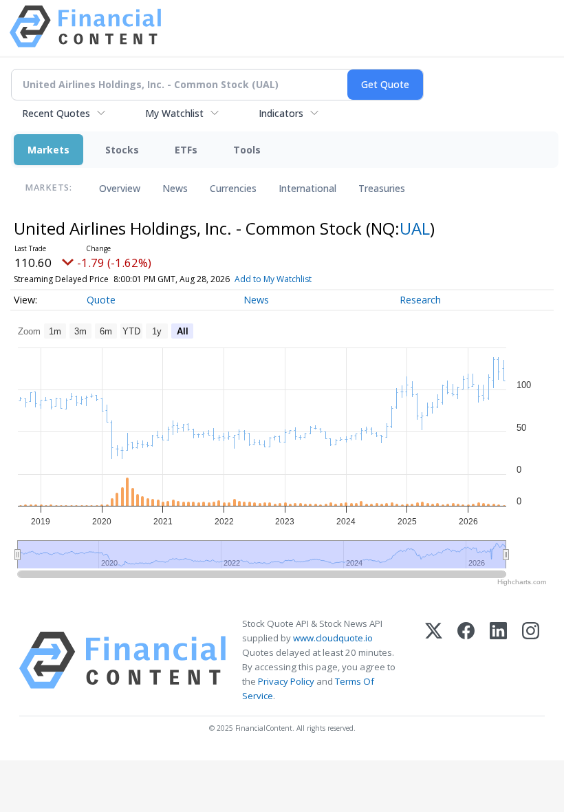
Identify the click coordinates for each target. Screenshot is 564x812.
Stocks (122, 149)
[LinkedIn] (498, 660)
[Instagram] (531, 660)
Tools (247, 149)
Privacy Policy (286, 681)
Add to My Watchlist (273, 279)
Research (420, 299)
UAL (415, 228)
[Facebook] (466, 660)
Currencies (233, 188)
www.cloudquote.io (333, 638)
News (175, 188)
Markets (48, 149)
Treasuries (381, 188)
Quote (101, 299)
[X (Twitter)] (434, 660)
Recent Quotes (56, 113)
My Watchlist (174, 113)
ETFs (186, 149)
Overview (119, 188)
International (307, 188)
